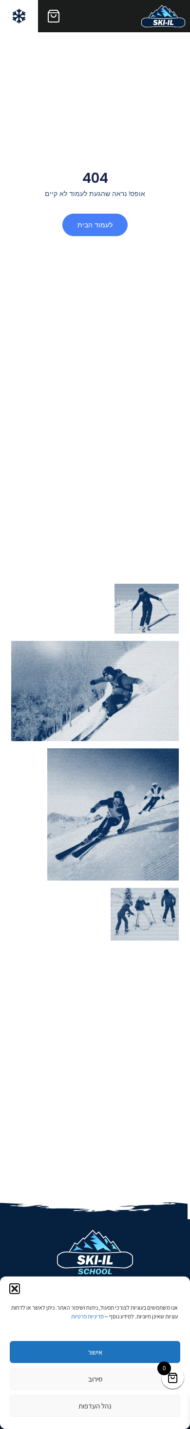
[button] (14, 1289)
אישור (95, 1352)
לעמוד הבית (95, 225)
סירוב (95, 1379)
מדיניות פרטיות (87, 1316)
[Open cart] (53, 16)
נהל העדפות (95, 1405)
